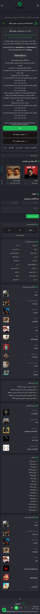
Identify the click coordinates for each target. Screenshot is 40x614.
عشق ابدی (35, 587)
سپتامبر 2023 (32, 510)
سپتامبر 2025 (32, 470)
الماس (36, 348)
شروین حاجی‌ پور (33, 363)
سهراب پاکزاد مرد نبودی (14, 123)
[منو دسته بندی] (37, 5)
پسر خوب (35, 304)
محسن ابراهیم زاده (32, 301)
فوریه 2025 (33, 490)
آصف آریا (16, 261)
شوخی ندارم (16, 181)
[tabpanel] (20, 235)
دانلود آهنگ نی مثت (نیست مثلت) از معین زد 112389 (22, 393)
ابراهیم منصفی (32, 265)
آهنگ (10, 148)
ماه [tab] (20, 230)
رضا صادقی (35, 310)
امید (35, 280)
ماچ (37, 330)
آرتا (17, 246)
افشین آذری (32, 276)
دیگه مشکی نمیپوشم (31, 431)
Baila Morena (34, 578)
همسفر (35, 375)
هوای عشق (34, 339)
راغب (36, 336)
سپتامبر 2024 (32, 504)
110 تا (36, 181)
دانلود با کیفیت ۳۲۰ (19, 141)
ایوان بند (35, 318)
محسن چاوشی (34, 446)
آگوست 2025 (32, 473)
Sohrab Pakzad (31, 47)
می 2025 (33, 481)
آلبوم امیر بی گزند (32, 449)
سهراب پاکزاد (12, 31)
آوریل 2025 (33, 484)
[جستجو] (2, 6)
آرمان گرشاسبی (14, 253)
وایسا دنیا (35, 440)
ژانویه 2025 (33, 493)
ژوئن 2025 (33, 479)
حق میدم (35, 357)
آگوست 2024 (32, 507)
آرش (35, 249)
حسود (36, 366)
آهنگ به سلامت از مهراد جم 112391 (26, 387)
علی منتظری (34, 354)
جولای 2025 (33, 476)
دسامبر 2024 (32, 496)
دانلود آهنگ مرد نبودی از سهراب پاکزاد (21, 23)
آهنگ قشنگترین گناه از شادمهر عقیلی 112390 (23, 390)
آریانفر (34, 261)
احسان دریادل (14, 268)
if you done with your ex (31, 569)
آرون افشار (15, 257)
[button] (7, 161)
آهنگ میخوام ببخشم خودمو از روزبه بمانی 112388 (22, 396)
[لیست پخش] (25, 608)
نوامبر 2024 (33, 499)
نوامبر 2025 (33, 464)
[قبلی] (11, 607)
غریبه (36, 295)
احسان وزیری (32, 272)
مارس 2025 (33, 487)
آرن (35, 257)
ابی (17, 265)
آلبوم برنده (34, 414)
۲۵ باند (34, 246)
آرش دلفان (33, 253)
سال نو (35, 313)
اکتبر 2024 (33, 501)
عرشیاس (35, 345)
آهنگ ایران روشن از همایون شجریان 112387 (24, 398)
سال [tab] (9, 230)
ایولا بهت (35, 322)
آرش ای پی (15, 249)
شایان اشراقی (34, 419)
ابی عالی (34, 268)
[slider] (20, 612)
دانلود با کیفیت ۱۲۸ (18, 135)
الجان (16, 276)
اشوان (16, 272)
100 (37, 423)
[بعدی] (20, 607)
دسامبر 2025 (32, 461)
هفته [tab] (30, 230)
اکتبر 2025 (33, 467)
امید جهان (15, 280)
